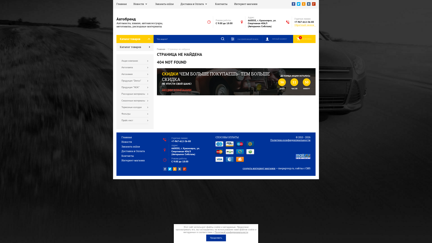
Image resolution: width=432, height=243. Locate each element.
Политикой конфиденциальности (231, 232)
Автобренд (126, 19)
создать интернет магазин (259, 168)
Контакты (221, 4)
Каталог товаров (130, 47)
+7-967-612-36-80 (304, 21)
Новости (138, 4)
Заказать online (164, 4)
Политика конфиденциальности (290, 140)
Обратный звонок (304, 25)
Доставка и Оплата (192, 4)
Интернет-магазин (246, 4)
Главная (121, 4)
